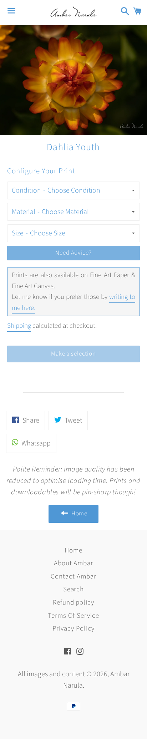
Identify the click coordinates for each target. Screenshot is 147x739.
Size (18, 233)
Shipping (19, 326)
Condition (26, 190)
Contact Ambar (73, 576)
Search (73, 589)
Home (73, 550)
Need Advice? (73, 253)
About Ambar (73, 563)
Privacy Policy (73, 628)
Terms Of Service (73, 616)
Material (23, 212)
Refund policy (73, 602)
